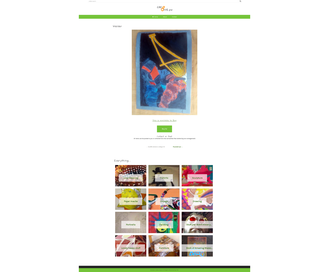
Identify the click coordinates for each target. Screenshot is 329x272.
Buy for (164, 129)
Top (324, 267)
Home (156, 17)
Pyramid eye (178, 147)
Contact (174, 17)
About (165, 17)
